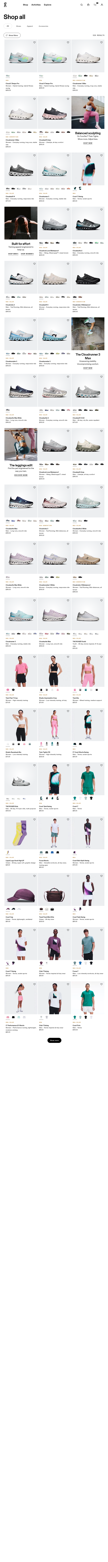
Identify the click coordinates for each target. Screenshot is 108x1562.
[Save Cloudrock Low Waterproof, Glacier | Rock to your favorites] (68, 210)
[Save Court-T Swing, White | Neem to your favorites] (101, 155)
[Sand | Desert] (46, 131)
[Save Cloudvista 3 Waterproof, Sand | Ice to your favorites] (101, 544)
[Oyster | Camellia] (63, 188)
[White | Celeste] (7, 75)
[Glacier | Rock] (41, 242)
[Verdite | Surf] (96, 242)
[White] (52, 689)
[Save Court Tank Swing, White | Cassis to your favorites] (101, 876)
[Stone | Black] (85, 463)
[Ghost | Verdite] (57, 188)
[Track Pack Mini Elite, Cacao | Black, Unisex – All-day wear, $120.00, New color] (54, 889)
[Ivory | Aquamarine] (41, 188)
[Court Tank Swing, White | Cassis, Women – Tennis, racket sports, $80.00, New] (87, 889)
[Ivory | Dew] (68, 296)
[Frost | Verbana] (18, 131)
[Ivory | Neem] (91, 633)
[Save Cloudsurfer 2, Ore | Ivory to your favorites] (68, 377)
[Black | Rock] (80, 409)
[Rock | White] (7, 188)
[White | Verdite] (80, 75)
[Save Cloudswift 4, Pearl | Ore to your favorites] (68, 264)
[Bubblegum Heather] (7, 689)
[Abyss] (85, 689)
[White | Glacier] (74, 75)
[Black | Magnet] (52, 908)
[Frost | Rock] (96, 75)
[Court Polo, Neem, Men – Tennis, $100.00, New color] (87, 997)
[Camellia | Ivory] (68, 409)
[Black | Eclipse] (13, 188)
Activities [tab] (36, 4)
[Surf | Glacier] (102, 242)
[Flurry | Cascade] (7, 633)
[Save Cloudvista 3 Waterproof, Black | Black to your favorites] (101, 264)
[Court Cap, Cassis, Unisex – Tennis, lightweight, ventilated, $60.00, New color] (20, 889)
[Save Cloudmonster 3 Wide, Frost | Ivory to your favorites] (68, 544)
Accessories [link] (43, 26)
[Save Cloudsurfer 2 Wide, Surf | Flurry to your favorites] (101, 487)
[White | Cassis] (74, 852)
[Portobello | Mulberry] (80, 296)
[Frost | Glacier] (46, 188)
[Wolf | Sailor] (13, 520)
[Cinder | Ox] (57, 463)
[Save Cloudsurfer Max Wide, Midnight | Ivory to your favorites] (34, 377)
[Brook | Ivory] (29, 520)
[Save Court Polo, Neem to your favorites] (101, 984)
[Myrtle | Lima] (24, 798)
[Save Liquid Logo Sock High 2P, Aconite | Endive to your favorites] (34, 819)
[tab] (81, 4)
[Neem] (74, 798)
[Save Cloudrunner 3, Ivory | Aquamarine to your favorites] (68, 155)
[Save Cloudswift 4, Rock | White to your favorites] (34, 155)
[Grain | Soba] (52, 242)
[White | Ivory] (52, 188)
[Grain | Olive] (74, 463)
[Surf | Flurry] (57, 409)
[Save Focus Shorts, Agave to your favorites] (68, 819)
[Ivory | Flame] (24, 633)
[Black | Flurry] (74, 242)
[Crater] (46, 1017)
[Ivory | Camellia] (29, 353)
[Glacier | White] (74, 409)
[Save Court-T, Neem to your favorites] (101, 765)
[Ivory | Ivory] (80, 242)
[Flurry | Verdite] (52, 520)
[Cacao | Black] (41, 908)
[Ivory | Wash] (7, 296)
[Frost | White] (18, 188)
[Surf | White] (46, 296)
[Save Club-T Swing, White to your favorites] (68, 984)
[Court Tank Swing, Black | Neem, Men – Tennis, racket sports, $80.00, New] (54, 778)
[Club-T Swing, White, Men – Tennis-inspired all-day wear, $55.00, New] (54, 997)
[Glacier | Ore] (41, 463)
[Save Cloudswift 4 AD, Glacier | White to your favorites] (101, 377)
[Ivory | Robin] (29, 633)
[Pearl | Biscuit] (63, 131)
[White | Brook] (96, 633)
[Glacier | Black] (91, 409)
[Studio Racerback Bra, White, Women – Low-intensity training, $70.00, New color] (20, 724)
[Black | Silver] (57, 131)
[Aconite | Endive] (7, 852)
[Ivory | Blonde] (80, 633)
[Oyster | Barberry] (41, 520)
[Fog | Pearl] (24, 296)
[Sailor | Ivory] (35, 633)
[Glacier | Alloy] (13, 633)
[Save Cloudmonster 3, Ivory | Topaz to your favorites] (34, 320)
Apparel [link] (30, 26)
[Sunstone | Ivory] (68, 188)
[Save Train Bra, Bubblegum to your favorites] (101, 657)
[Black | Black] (85, 75)
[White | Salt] (24, 131)
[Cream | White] (46, 908)
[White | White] (52, 131)
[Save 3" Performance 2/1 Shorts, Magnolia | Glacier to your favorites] (34, 984)
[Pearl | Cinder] (46, 520)
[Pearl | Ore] (41, 296)
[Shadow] (46, 852)
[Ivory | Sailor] (46, 409)
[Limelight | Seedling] (57, 353)
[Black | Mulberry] (80, 744)
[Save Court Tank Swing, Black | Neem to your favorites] (68, 765)
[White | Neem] (74, 188)
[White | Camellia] (46, 633)
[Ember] (46, 689)
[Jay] (52, 852)
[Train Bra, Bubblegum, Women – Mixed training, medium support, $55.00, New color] (87, 670)
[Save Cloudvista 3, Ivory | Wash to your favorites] (34, 264)
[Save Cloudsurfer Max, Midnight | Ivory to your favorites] (34, 487)
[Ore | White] (85, 242)
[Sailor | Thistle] (57, 633)
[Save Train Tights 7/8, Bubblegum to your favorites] (68, 711)
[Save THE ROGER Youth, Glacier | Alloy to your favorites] (101, 600)
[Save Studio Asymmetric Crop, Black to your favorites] (68, 657)
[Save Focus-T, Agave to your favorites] (101, 930)
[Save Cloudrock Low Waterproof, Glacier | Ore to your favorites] (68, 431)
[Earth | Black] (46, 242)
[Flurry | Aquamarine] (18, 1017)
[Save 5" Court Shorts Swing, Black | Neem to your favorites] (101, 711)
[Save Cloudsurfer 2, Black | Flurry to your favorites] (101, 210)
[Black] (41, 689)
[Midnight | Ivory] (7, 409)
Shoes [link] (18, 26)
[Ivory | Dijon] (91, 75)
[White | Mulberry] (46, 798)
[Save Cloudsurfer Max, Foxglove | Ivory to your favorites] (68, 600)
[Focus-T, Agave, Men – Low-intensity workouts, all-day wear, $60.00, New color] (87, 943)
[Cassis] (7, 908)
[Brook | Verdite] (18, 296)
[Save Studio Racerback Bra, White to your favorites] (34, 711)
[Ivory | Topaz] (7, 353)
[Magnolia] (57, 689)
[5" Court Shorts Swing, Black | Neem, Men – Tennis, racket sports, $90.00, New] (87, 724)
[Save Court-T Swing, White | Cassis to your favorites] (34, 930)
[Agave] (29, 744)
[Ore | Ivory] (41, 409)
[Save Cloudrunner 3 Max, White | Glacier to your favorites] (101, 42)
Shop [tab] (25, 4)
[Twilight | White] (63, 353)
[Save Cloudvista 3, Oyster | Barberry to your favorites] (68, 487)
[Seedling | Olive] (68, 633)
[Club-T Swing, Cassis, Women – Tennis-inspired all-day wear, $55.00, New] (54, 943)
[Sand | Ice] (74, 576)
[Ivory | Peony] (63, 633)
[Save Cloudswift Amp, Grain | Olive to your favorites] (101, 431)
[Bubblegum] (74, 689)
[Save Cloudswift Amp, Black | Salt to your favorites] (68, 99)
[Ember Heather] (13, 689)
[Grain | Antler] (85, 633)
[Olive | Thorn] (96, 409)
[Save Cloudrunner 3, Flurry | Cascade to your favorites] (34, 600)
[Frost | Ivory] (41, 576)
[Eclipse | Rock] (96, 463)
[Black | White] (63, 296)
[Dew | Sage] (18, 798)
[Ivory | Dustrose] (35, 520)
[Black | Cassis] (80, 908)
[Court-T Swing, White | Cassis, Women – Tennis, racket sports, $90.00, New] (20, 943)
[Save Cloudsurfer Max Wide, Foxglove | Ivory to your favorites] (34, 544)
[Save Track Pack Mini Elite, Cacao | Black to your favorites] (68, 876)
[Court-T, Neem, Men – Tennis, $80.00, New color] (87, 778)
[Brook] (85, 798)
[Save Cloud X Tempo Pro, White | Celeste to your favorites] (34, 42)
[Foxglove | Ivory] (7, 576)
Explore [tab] (47, 4)
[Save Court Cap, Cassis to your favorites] (34, 876)
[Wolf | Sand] (57, 296)
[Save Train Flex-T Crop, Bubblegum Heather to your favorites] (34, 657)
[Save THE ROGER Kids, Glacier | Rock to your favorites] (34, 765)
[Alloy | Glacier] (24, 188)
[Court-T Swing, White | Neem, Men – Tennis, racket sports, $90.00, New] (87, 169)
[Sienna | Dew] (18, 520)
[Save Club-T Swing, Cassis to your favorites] (68, 930)
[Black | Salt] (41, 131)
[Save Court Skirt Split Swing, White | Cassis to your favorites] (101, 819)
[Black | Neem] (80, 188)
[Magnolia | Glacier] (7, 1017)
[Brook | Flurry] (18, 353)
